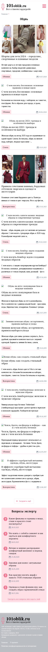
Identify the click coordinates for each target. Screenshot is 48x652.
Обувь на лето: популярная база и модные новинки (20, 294)
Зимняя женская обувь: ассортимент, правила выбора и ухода (22, 329)
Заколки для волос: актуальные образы (25, 564)
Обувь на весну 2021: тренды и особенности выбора (18, 128)
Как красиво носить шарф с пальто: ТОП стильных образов (25, 576)
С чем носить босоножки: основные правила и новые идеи (21, 93)
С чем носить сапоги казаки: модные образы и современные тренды (22, 223)
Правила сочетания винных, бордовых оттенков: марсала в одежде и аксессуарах (23, 189)
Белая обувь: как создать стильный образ (21, 362)
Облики (6, 76)
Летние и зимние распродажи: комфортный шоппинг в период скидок (25, 551)
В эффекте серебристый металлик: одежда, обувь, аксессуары (21, 468)
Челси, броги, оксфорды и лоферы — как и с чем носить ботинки (21, 433)
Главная (4, 642)
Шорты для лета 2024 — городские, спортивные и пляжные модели (21, 58)
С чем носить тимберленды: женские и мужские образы (23, 397)
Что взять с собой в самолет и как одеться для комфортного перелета (26, 536)
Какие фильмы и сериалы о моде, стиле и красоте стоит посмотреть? (26, 521)
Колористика (9, 206)
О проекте (14, 642)
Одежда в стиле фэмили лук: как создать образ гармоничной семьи (26, 588)
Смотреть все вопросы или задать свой (24, 599)
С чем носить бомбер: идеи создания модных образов (22, 258)
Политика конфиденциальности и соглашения (18, 646)
